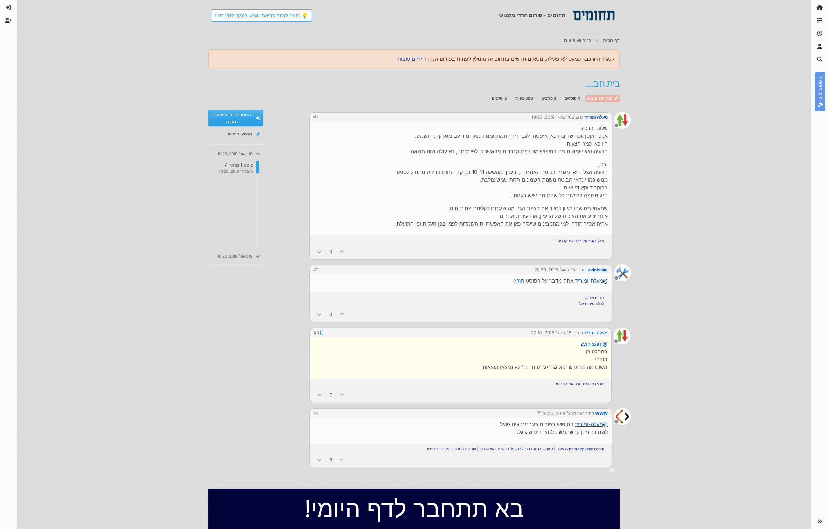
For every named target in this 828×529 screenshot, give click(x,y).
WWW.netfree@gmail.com (581, 449)
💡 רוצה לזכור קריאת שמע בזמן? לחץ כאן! (261, 15)
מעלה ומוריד (596, 117)
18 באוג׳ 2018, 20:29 (554, 269)
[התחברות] (8, 8)
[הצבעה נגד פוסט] (319, 251)
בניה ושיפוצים (600, 98)
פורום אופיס (594, 297)
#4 (316, 413)
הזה (520, 280)
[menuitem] (8, 8)
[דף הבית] (819, 8)
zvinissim (598, 269)
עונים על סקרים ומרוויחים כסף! (451, 449)
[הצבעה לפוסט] (342, 251)
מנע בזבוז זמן (593, 240)
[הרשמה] (8, 21)
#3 (316, 332)
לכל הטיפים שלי (591, 303)
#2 (316, 269)
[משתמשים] (819, 46)
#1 (315, 117)
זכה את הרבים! (568, 240)
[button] (819, 521)
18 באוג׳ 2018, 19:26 (551, 117)
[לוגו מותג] (594, 15)
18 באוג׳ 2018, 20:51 (551, 332)
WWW (601, 413)
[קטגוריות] (819, 21)
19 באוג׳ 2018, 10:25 (562, 413)
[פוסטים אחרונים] (819, 33)
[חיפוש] (819, 59)
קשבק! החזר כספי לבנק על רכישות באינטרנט (517, 449)
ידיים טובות (410, 59)
